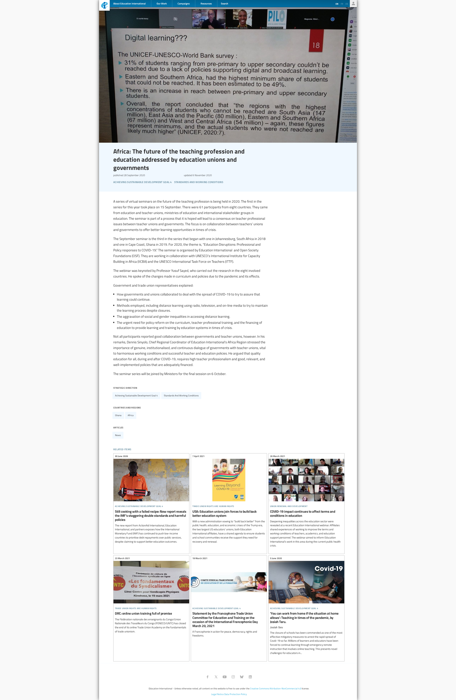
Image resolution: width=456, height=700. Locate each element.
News (118, 435)
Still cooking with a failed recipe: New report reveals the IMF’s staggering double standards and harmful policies (151, 499)
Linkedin (250, 677)
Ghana (118, 415)
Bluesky (242, 677)
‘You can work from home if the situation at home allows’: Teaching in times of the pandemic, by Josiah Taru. (306, 606)
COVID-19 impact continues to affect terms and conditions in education (306, 501)
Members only (353, 3)
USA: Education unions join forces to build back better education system (229, 499)
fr (342, 3)
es (347, 3)
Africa (131, 415)
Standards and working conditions (181, 395)
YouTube (224, 677)
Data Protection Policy (235, 694)
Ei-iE (104, 6)
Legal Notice (217, 694)
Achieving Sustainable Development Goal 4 (136, 395)
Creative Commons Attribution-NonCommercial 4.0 (275, 688)
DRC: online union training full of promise (151, 595)
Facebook (207, 677)
